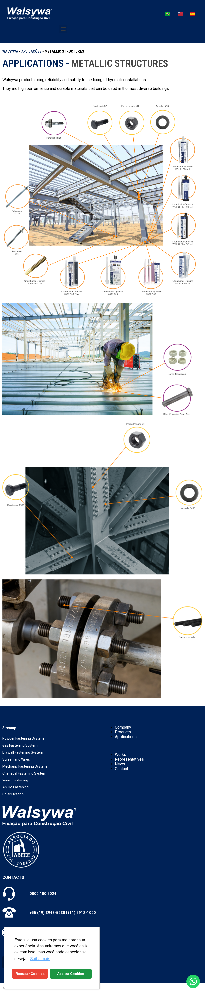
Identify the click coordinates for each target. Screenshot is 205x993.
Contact (121, 768)
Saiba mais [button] (40, 959)
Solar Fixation (13, 794)
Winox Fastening (15, 780)
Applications (126, 736)
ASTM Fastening (15, 787)
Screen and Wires (16, 759)
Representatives (129, 759)
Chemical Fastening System (24, 773)
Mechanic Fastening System (24, 766)
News (120, 764)
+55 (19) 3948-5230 (47, 912)
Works (120, 754)
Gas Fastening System (20, 745)
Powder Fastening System (23, 738)
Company (123, 727)
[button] (63, 29)
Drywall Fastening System (22, 752)
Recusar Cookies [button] (30, 974)
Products (123, 732)
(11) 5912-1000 (82, 912)
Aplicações (32, 51)
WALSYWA (10, 51)
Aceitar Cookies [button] (70, 974)
